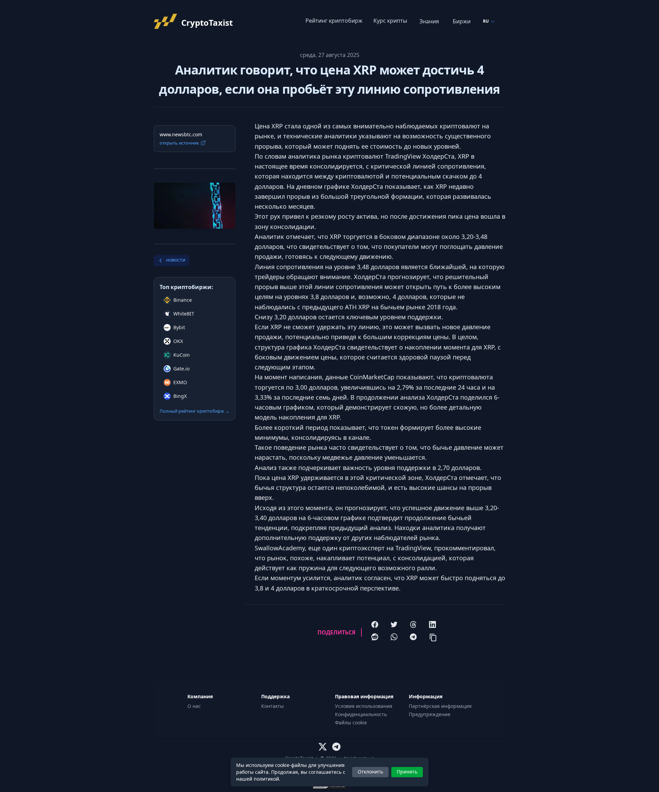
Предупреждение (429, 714)
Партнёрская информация (440, 706)
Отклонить (370, 771)
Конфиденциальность (361, 714)
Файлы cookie (351, 722)
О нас (194, 706)
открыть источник (179, 143)
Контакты (272, 706)
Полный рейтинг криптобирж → (195, 411)
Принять (407, 771)
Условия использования (363, 706)
